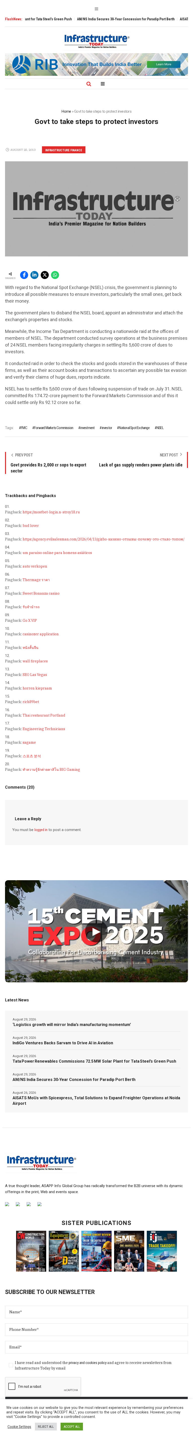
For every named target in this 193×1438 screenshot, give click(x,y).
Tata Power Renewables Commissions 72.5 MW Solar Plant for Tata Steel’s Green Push (94, 1061)
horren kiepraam (37, 688)
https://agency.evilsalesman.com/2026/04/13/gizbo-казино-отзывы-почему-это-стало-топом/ (103, 539)
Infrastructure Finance (63, 150)
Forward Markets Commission (53, 428)
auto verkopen (35, 566)
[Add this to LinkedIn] (34, 275)
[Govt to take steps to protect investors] (96, 209)
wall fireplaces (35, 661)
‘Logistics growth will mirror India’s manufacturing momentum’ (72, 1024)
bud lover (31, 525)
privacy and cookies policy (88, 1362)
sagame (29, 742)
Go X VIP (30, 620)
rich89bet (31, 702)
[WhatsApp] (55, 275)
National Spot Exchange (134, 428)
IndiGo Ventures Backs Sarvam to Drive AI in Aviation (63, 1043)
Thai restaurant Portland (44, 715)
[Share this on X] (45, 275)
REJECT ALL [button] (46, 1426)
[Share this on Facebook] (24, 275)
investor (107, 428)
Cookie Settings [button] (19, 1426)
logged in (40, 830)
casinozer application (41, 634)
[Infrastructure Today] (96, 41)
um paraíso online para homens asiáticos (57, 553)
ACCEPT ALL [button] (72, 1426)
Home (66, 111)
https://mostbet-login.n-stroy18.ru (51, 512)
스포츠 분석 (32, 756)
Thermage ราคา (36, 580)
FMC (24, 428)
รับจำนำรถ (31, 607)
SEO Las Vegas (35, 674)
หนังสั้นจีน (30, 647)
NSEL (160, 428)
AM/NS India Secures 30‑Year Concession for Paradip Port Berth (105, 19)
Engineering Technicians (44, 729)
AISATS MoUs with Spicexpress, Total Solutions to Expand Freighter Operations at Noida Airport (96, 1100)
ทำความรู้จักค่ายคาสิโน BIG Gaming (51, 769)
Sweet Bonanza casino (41, 593)
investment (87, 428)
